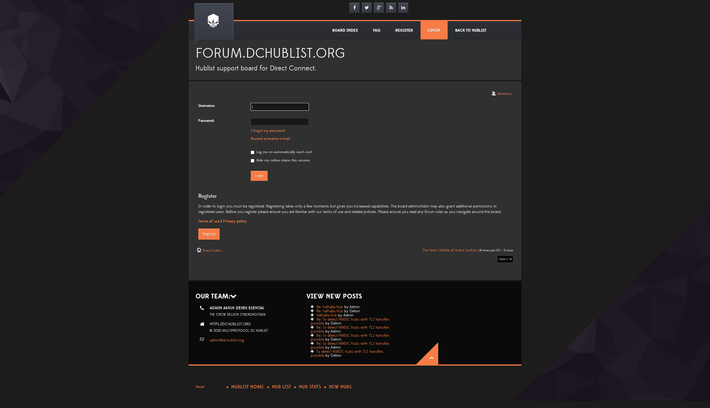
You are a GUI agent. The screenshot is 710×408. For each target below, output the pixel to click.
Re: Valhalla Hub (329, 307)
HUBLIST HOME (247, 387)
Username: (206, 105)
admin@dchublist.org (227, 340)
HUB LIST (281, 387)
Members (504, 94)
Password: (206, 120)
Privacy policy (235, 221)
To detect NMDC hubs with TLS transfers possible (347, 353)
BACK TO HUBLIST (470, 30)
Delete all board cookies (458, 250)
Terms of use (209, 221)
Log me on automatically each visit (283, 152)
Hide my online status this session (282, 160)
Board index (212, 250)
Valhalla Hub (326, 315)
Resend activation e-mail (270, 138)
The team (429, 250)
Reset (200, 386)
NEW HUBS (340, 387)
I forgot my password (268, 130)
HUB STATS (310, 387)
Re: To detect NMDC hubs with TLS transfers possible (350, 321)
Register (208, 234)
